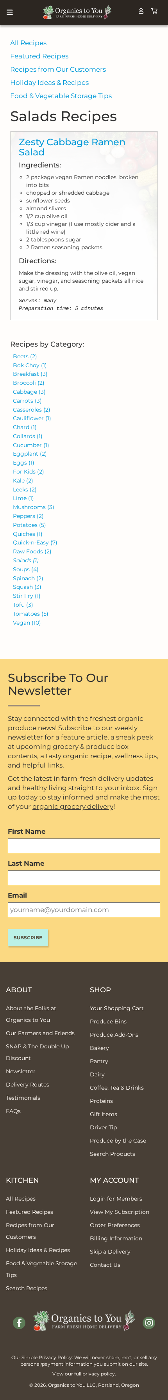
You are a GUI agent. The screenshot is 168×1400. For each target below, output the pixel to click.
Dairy (97, 1074)
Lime (23, 498)
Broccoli (29, 382)
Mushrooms (33, 507)
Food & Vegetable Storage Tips (61, 96)
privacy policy (98, 1374)
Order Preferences (115, 1225)
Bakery (99, 1047)
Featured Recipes (39, 56)
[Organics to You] (84, 1315)
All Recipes (28, 43)
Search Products (112, 1153)
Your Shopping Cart (117, 1008)
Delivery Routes (27, 1084)
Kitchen (22, 1180)
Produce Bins (108, 1021)
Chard (25, 427)
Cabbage (29, 391)
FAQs (13, 1111)
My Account (114, 1180)
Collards (28, 436)
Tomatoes (30, 613)
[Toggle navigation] (10, 12)
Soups (26, 569)
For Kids (28, 471)
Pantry (99, 1061)
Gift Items (103, 1114)
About (19, 990)
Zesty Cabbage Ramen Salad (72, 147)
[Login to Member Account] (141, 11)
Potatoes (29, 524)
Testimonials (23, 1097)
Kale (23, 480)
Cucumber (31, 445)
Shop (100, 990)
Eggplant (30, 453)
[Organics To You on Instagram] (149, 1323)
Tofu (23, 604)
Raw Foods (32, 551)
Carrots (27, 400)
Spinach (28, 578)
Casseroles (31, 409)
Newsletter (21, 1071)
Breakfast (30, 373)
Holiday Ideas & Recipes (49, 82)
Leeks (25, 489)
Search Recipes (26, 1288)
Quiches (28, 533)
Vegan (27, 622)
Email (17, 895)
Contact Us (105, 1264)
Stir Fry (27, 595)
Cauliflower (32, 418)
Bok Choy (30, 365)
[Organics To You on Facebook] (19, 1323)
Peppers (28, 515)
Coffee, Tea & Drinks (117, 1087)
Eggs (23, 462)
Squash (27, 586)
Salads (26, 560)
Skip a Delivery (110, 1251)
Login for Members (116, 1198)
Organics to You (67, 1385)
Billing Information (116, 1238)
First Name (27, 831)
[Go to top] (152, 1384)
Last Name (26, 863)
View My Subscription (119, 1211)
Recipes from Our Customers (58, 69)
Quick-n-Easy (35, 542)
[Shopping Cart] (154, 11)
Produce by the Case (118, 1140)
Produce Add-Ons (114, 1034)
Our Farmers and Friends (40, 1033)
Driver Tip (103, 1127)
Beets (25, 356)
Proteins (101, 1100)
